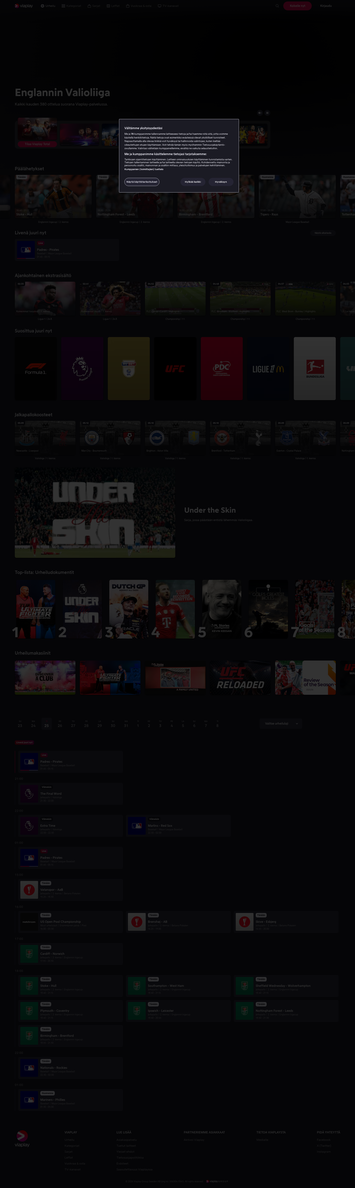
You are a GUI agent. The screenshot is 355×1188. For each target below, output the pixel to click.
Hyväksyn (221, 182)
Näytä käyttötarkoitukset (141, 182)
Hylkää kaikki (193, 182)
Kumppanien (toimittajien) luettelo (143, 169)
